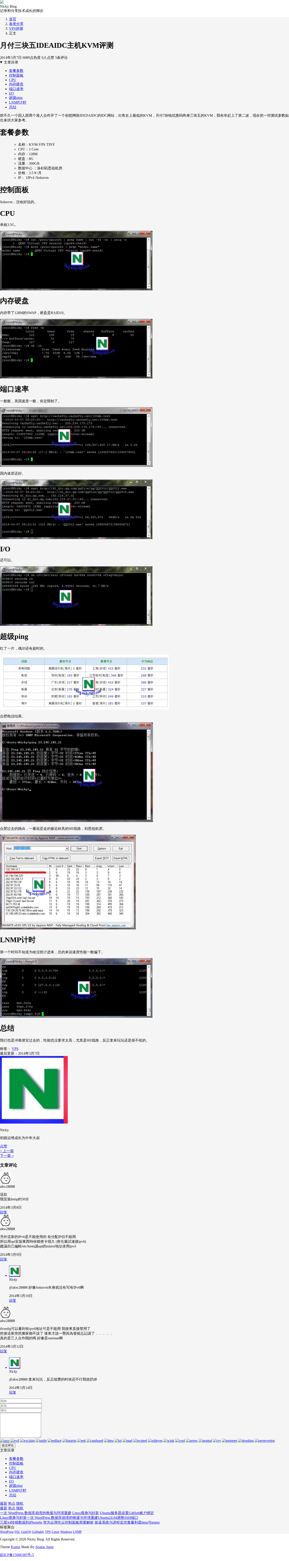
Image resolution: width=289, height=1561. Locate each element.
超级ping (16, 98)
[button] (3, 1146)
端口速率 (16, 89)
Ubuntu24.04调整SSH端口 (118, 1518)
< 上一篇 (7, 1151)
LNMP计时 (17, 102)
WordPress (7, 1532)
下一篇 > (7, 1156)
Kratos (15, 1547)
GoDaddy (38, 1532)
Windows (66, 1532)
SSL (17, 1532)
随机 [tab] (19, 1503)
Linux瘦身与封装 (85, 1513)
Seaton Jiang (44, 1547)
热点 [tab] (11, 1503)
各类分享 (16, 24)
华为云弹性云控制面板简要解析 (68, 1522)
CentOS (26, 1532)
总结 (12, 107)
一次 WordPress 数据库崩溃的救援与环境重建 (35, 1513)
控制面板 (16, 75)
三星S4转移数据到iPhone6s (21, 1522)
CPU (12, 80)
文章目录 (11, 62)
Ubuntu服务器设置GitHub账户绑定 (127, 1513)
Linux (55, 1532)
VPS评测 (16, 28)
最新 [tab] (3, 1503)
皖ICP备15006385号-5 (17, 1555)
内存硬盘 (16, 84)
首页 (12, 19)
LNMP (77, 1532)
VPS (15, 1049)
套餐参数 (16, 71)
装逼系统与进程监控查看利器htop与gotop (127, 1522)
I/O (11, 93)
